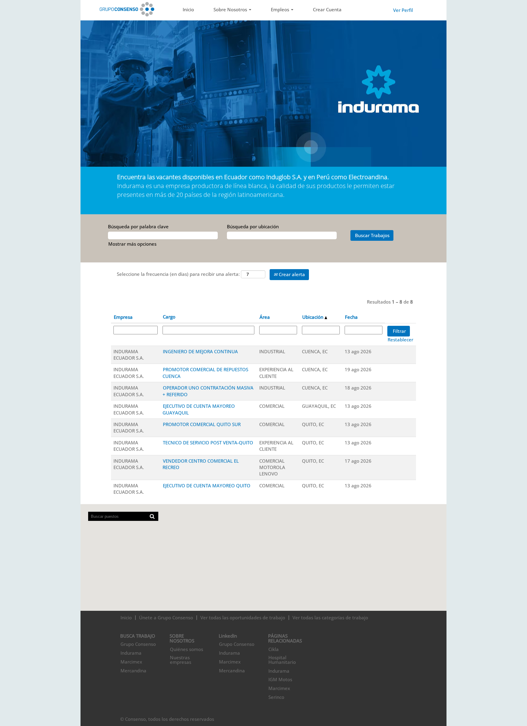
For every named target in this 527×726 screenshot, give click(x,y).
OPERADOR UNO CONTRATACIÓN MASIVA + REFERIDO (208, 391)
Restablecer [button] (400, 339)
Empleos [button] (280, 9)
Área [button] (265, 317)
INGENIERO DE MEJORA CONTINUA (200, 351)
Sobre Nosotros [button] (230, 9)
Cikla (273, 649)
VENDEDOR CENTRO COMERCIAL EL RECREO (201, 464)
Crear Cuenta (327, 9)
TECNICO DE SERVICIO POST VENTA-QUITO (208, 443)
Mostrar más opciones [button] (132, 244)
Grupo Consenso (138, 644)
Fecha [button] (351, 317)
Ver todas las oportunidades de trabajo (242, 617)
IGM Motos (280, 679)
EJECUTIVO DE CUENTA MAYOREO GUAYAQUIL (199, 409)
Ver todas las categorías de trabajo (330, 617)
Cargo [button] (169, 317)
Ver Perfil (403, 10)
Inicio (188, 9)
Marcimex (131, 661)
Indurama (131, 653)
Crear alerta (291, 274)
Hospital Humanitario (282, 660)
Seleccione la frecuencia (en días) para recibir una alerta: (178, 274)
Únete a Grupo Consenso (166, 617)
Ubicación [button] (313, 317)
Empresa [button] (123, 317)
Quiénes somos (186, 649)
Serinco (276, 697)
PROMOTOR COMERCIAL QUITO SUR (202, 424)
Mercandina (133, 670)
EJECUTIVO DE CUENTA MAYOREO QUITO (206, 485)
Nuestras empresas (180, 660)
